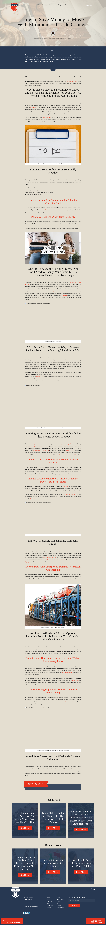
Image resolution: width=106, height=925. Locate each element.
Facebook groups (49, 209)
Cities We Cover (41, 5)
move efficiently (33, 107)
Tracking (49, 907)
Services (30, 5)
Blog (59, 5)
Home (48, 897)
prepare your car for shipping (69, 494)
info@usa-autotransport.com (31, 906)
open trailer (74, 454)
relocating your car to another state (41, 450)
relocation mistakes (70, 450)
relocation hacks (39, 376)
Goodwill (49, 226)
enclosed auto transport (61, 454)
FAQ (58, 903)
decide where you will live (36, 666)
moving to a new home (72, 81)
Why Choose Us (61, 899)
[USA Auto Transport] (14, 7)
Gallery (59, 901)
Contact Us (74, 5)
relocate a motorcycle (67, 672)
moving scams (75, 680)
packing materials (54, 291)
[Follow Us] (87, 889)
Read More (25, 828)
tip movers (53, 649)
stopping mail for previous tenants (68, 444)
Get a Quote (52, 5)
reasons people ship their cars (49, 557)
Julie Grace (53, 36)
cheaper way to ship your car (61, 551)
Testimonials (50, 905)
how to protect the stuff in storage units (64, 701)
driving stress (65, 486)
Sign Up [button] (74, 905)
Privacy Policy (60, 907)
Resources (49, 901)
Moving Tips (57, 28)
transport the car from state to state (48, 79)
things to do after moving (38, 444)
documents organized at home (35, 446)
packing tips (64, 295)
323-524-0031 (88, 5)
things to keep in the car (35, 498)
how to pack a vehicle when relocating (56, 559)
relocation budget (47, 117)
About (66, 5)
